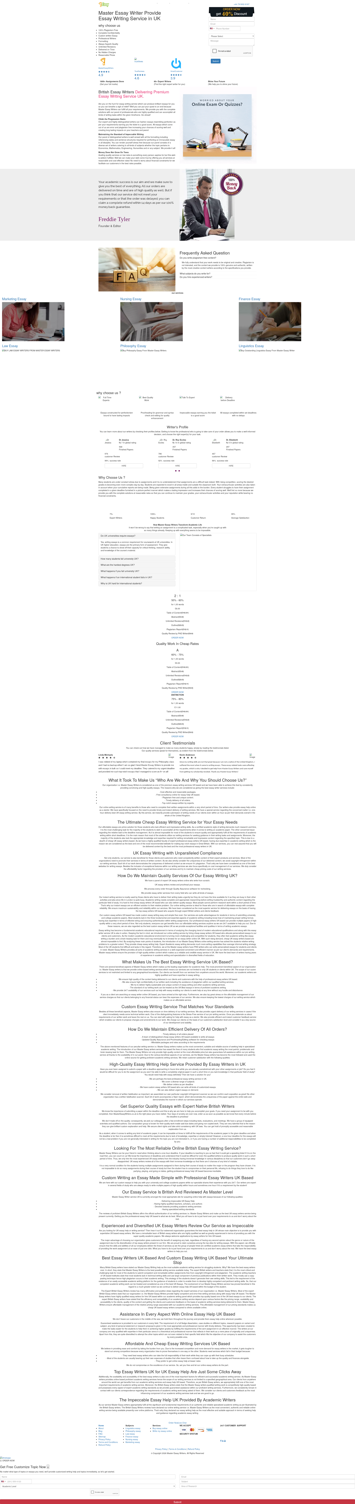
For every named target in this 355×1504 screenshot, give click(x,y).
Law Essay (10, 345)
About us (140, 3)
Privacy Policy (104, 1439)
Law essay (130, 1433)
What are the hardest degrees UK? (118, 564)
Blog (100, 1431)
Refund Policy (104, 1444)
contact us (218, 3)
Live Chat (182, 1422)
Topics (184, 3)
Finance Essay (249, 298)
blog (194, 3)
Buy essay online (160, 1428)
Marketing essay (132, 1442)
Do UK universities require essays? (118, 535)
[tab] (137, 535)
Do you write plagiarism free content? (198, 257)
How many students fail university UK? (120, 558)
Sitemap (102, 1436)
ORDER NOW (177, 637)
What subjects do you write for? (195, 273)
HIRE (124, 465)
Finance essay (131, 1436)
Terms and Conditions (108, 1442)
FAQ (100, 1433)
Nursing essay (131, 1439)
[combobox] (212, 28)
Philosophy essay (133, 1431)
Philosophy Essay (133, 345)
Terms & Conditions (177, 1449)
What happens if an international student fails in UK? (126, 577)
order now (205, 3)
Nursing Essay (130, 298)
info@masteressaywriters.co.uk (234, 1436)
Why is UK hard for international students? (121, 583)
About (101, 1428)
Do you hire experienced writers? (196, 277)
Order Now (173, 1422)
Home (130, 3)
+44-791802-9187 (241, 4)
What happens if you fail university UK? (120, 571)
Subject (164, 3)
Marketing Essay (14, 298)
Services (151, 3)
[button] (176, 470)
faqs (175, 3)
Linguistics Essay (251, 345)
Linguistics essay (132, 1428)
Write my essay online (162, 1431)
